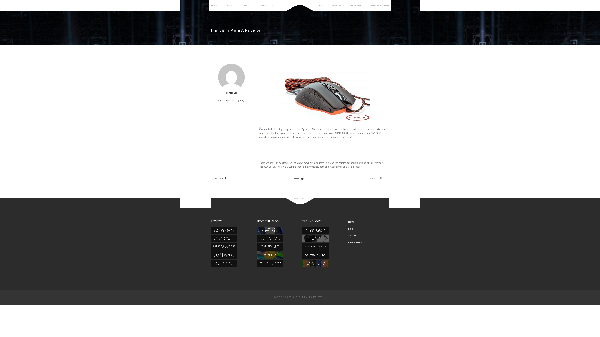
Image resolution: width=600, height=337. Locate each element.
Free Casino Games (380, 5)
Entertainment (356, 5)
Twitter (296, 179)
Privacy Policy (355, 242)
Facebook (219, 179)
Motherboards (265, 5)
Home (214, 5)
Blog (321, 5)
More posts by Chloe (230, 101)
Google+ (374, 179)
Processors (244, 5)
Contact (352, 235)
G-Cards (228, 5)
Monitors (336, 5)
